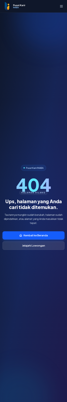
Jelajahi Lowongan (33, 245)
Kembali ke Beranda (36, 235)
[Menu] (61, 6)
